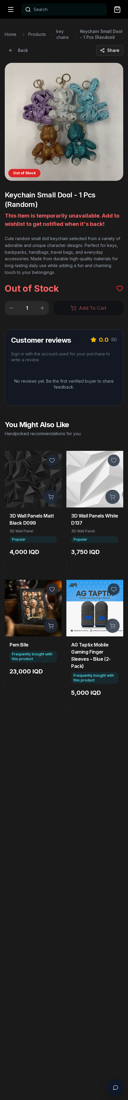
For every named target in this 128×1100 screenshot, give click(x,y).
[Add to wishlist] (52, 460)
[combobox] (64, 9)
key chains (62, 34)
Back (23, 50)
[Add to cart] (51, 497)
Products (37, 34)
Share (113, 50)
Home (10, 34)
